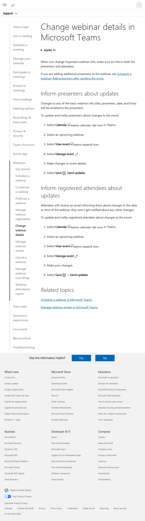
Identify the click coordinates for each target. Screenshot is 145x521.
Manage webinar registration (23, 214)
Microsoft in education (108, 377)
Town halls (20, 306)
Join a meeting (22, 36)
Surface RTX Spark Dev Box (17, 395)
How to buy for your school (110, 401)
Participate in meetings (21, 74)
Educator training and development (114, 407)
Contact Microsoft (25, 508)
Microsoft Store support (62, 389)
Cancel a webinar (20, 259)
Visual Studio (57, 479)
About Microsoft (105, 443)
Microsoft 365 (11, 455)
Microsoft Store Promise (62, 413)
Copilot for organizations (16, 401)
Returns (55, 395)
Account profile (58, 377)
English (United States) (20, 490)
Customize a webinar (22, 189)
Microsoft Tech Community (63, 461)
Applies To (50, 50)
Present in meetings (19, 88)
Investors (102, 461)
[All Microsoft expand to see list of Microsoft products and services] (4, 5)
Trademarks (72, 508)
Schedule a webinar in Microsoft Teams (66, 300)
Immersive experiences (20, 317)
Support (8, 13)
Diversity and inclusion (108, 467)
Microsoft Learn (58, 449)
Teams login (21, 27)
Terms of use (56, 508)
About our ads (119, 508)
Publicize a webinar (22, 200)
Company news (105, 449)
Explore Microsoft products (17, 413)
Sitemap (8, 508)
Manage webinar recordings (22, 273)
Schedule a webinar (22, 178)
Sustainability (104, 479)
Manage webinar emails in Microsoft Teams (69, 307)
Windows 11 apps (13, 419)
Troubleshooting (24, 347)
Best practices (22, 338)
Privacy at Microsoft (107, 455)
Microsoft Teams (12, 467)
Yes (81, 358)
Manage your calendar (21, 60)
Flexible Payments (59, 419)
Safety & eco (89, 508)
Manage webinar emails (20, 245)
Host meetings (22, 99)
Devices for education (108, 383)
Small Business (11, 479)
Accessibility (104, 473)
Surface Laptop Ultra (14, 389)
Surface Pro (10, 377)
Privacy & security (19, 133)
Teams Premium (23, 145)
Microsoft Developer (60, 443)
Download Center (59, 383)
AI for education (105, 419)
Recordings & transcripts (22, 119)
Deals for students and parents (112, 413)
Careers (101, 437)
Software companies (60, 473)
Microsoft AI (10, 437)
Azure (54, 437)
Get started (22, 169)
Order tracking (58, 401)
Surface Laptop (11, 383)
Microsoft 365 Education (109, 395)
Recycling (104, 508)
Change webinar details (20, 230)
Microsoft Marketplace (61, 467)
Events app (20, 154)
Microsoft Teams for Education (112, 389)
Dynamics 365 (11, 449)
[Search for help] (13, 5)
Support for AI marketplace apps (66, 455)
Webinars (19, 163)
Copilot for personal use (15, 407)
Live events (20, 329)
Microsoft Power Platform (16, 461)
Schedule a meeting (20, 47)
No (105, 358)
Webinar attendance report (22, 289)
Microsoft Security (13, 443)
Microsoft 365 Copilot (14, 473)
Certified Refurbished (61, 407)
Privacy (42, 508)
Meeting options (23, 108)
